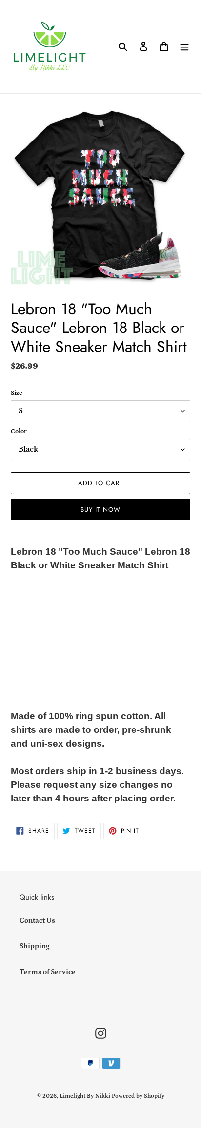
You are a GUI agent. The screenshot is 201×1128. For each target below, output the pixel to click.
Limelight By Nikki (85, 1096)
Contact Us (37, 920)
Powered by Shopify (138, 1096)
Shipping (35, 946)
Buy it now (100, 509)
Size (16, 393)
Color (19, 431)
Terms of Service (48, 972)
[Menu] (184, 46)
